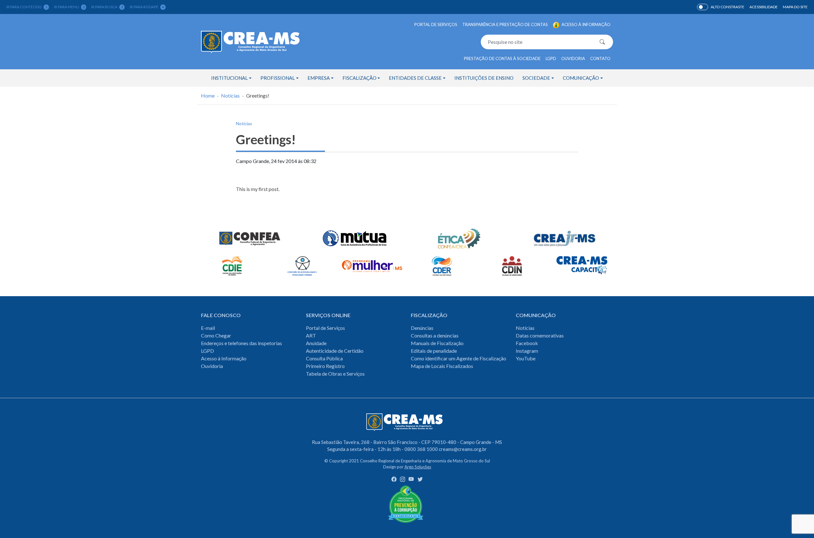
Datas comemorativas (540, 335)
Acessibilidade (763, 6)
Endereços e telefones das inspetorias (241, 343)
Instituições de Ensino (484, 78)
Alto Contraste (702, 7)
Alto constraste (727, 6)
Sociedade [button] (536, 78)
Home (208, 95)
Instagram (527, 351)
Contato (600, 58)
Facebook (527, 343)
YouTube (525, 358)
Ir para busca (107, 6)
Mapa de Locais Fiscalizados (442, 366)
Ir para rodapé (147, 6)
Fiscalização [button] (359, 78)
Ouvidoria (573, 58)
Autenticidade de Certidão (334, 351)
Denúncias (422, 328)
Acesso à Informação (223, 358)
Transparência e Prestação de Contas (505, 24)
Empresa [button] (318, 78)
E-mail (208, 328)
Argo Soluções (417, 466)
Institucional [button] (229, 78)
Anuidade (316, 343)
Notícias (230, 95)
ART (311, 335)
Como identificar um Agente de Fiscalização (458, 358)
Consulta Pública (324, 358)
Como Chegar (216, 335)
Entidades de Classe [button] (415, 78)
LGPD (551, 58)
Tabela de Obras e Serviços (335, 374)
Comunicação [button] (581, 78)
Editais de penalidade (434, 351)
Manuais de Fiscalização (437, 343)
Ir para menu (69, 6)
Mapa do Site (795, 6)
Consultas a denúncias (435, 335)
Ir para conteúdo (26, 6)
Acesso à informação (585, 24)
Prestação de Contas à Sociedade (502, 58)
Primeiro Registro (325, 366)
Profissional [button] (277, 78)
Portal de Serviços (435, 24)
